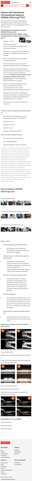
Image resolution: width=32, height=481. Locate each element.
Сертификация (17, 451)
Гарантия (16, 453)
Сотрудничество (4, 453)
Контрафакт (3, 473)
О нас (2, 450)
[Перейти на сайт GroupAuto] (15, 2)
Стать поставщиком (5, 457)
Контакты (3, 451)
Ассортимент (4, 455)
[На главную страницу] (5, 2)
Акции (2, 464)
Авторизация (17, 462)
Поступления (4, 466)
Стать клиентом (18, 464)
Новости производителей (6, 470)
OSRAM (9, 21)
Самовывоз (17, 450)
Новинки (3, 468)
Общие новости (4, 462)
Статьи (2, 471)
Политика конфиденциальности (8, 479)
